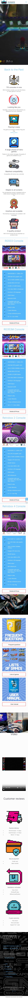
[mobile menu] (26, 2)
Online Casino (14, 132)
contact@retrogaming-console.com (12, 946)
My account (8, 969)
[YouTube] (15, 991)
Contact (7, 966)
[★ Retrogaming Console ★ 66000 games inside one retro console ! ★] (8, 2)
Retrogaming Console (9, 957)
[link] (14, 257)
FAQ (6, 964)
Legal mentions (9, 971)
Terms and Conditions (11, 974)
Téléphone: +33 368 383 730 (10, 948)
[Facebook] (13, 991)
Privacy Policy (9, 976)
